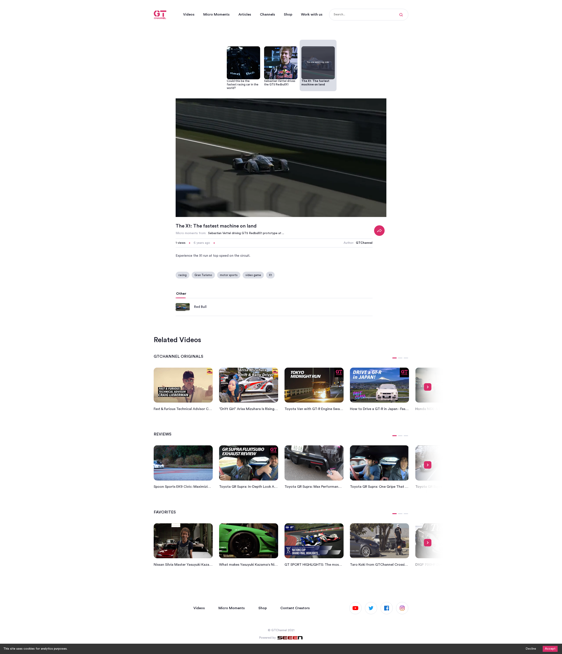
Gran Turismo (203, 275)
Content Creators (295, 608)
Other (181, 293)
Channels (267, 14)
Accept (550, 648)
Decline (531, 648)
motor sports (229, 275)
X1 (270, 275)
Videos (189, 14)
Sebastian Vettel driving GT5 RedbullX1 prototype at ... (246, 233)
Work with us (311, 14)
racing (182, 275)
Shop (288, 14)
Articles (244, 14)
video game (253, 275)
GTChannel (364, 242)
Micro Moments (216, 14)
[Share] (379, 230)
